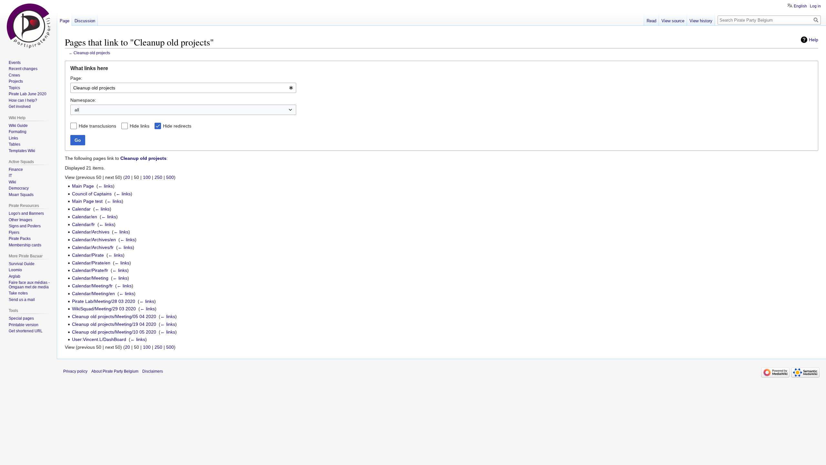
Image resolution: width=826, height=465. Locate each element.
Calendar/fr (83, 224)
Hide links (139, 126)
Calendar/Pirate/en (91, 262)
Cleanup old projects (92, 53)
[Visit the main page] (28, 26)
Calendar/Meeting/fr (92, 285)
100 (147, 177)
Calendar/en (84, 216)
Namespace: (83, 100)
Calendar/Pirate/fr (90, 270)
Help (813, 39)
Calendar (81, 209)
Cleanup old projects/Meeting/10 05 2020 (114, 332)
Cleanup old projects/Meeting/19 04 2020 (114, 324)
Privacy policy (75, 371)
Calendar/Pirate (88, 255)
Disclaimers (152, 371)
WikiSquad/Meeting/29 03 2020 (104, 308)
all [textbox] (77, 109)
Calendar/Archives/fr (93, 247)
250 (158, 177)
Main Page (83, 186)
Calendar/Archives (90, 231)
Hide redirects (177, 126)
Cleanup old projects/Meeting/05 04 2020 (114, 316)
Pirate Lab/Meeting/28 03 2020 (103, 301)
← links (105, 186)
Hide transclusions (97, 126)
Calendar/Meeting (90, 278)
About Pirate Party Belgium (114, 371)
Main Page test (87, 201)
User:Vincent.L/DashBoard (99, 339)
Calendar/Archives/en (94, 239)
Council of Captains (92, 193)
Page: (76, 78)
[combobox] (183, 88)
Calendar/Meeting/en (93, 293)
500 (170, 177)
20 (127, 177)
